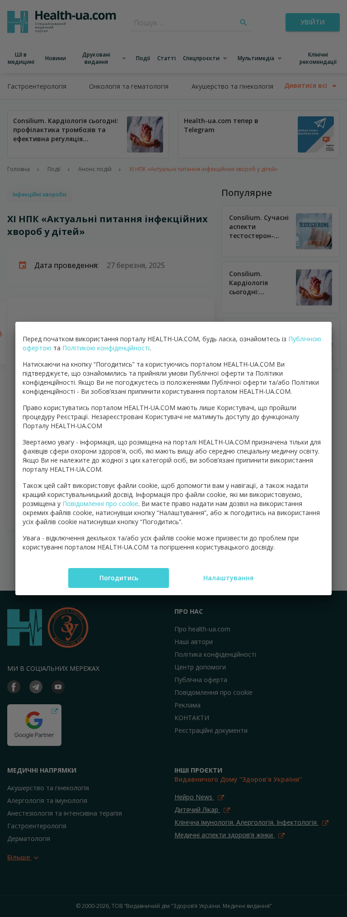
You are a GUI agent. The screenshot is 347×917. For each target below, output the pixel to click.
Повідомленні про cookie (100, 503)
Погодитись (118, 577)
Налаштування (228, 577)
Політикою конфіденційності (106, 348)
